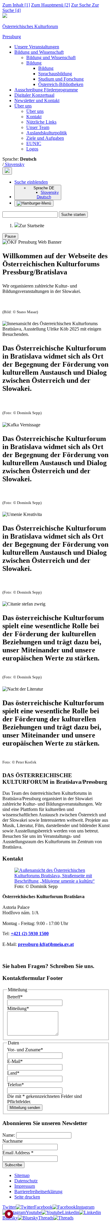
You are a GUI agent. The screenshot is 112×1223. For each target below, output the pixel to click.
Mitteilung (18, 1008)
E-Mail (15, 1061)
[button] (31, 182)
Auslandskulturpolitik (46, 132)
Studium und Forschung (61, 79)
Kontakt (34, 116)
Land (13, 1072)
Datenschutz (26, 1180)
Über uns (23, 105)
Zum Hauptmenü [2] (50, 4)
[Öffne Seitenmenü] (33, 203)
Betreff (15, 996)
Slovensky (14, 164)
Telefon (15, 1084)
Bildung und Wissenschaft (39, 52)
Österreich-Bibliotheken (60, 84)
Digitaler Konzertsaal (34, 95)
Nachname (12, 1141)
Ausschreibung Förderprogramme (46, 89)
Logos (32, 148)
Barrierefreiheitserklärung (38, 1191)
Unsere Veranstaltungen (36, 46)
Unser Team (37, 127)
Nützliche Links (41, 122)
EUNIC (33, 143)
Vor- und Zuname (25, 1049)
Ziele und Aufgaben (45, 138)
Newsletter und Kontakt (36, 100)
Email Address (17, 1152)
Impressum (24, 1186)
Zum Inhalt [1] (16, 4)
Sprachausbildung (55, 73)
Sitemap (22, 1175)
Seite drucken (27, 1196)
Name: (9, 1135)
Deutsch (44, 197)
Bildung (34, 62)
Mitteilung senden (25, 1107)
